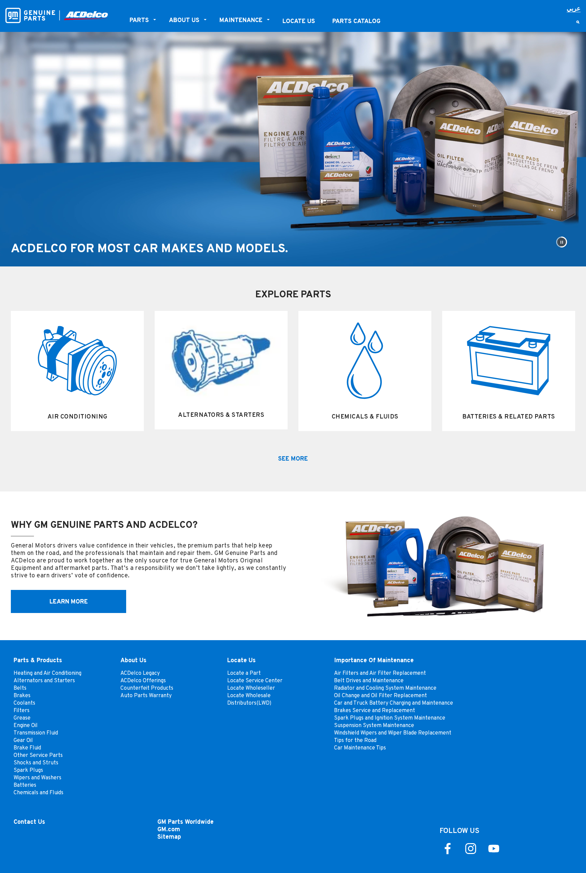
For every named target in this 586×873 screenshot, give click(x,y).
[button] (561, 242)
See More (293, 458)
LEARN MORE (69, 601)
